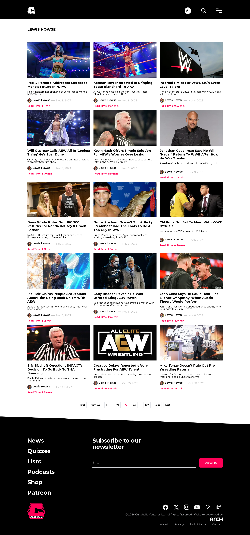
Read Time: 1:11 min (39, 106)
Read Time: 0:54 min (106, 106)
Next (157, 405)
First (82, 405)
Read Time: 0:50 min (172, 106)
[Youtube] (197, 507)
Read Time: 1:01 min (39, 249)
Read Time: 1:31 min (171, 388)
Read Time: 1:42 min (172, 177)
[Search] (203, 11)
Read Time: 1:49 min (39, 392)
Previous (95, 405)
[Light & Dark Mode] (188, 10)
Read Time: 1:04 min (105, 249)
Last (167, 405)
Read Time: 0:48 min (172, 245)
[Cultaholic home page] (106, 10)
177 (147, 405)
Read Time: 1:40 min (39, 174)
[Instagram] (186, 507)
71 (117, 405)
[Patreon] (208, 507)
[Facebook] (165, 507)
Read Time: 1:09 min (172, 321)
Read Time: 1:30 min (105, 174)
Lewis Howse (41, 100)
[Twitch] (218, 507)
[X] (176, 507)
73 (134, 405)
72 (125, 405)
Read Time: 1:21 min (105, 388)
